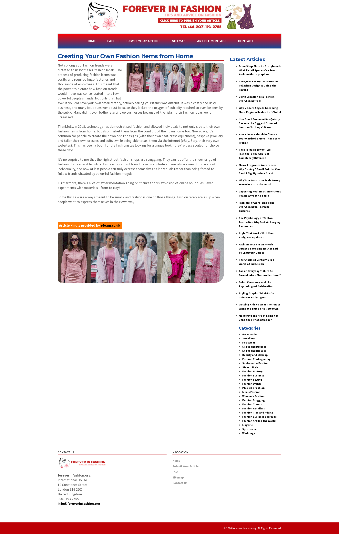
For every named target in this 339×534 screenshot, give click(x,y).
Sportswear (250, 429)
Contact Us (179, 483)
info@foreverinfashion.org (79, 503)
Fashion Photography (256, 359)
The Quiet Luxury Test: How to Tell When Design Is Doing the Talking (258, 85)
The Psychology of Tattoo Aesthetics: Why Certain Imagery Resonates (260, 222)
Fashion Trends (252, 404)
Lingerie (247, 425)
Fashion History (252, 371)
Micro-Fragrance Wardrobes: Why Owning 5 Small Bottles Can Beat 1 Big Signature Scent (259, 169)
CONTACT (245, 41)
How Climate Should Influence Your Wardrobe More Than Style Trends (259, 138)
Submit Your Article (185, 466)
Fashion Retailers (253, 408)
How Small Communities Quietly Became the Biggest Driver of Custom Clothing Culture (259, 123)
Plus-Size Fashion (253, 388)
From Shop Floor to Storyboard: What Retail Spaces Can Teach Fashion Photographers (260, 70)
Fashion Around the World (259, 421)
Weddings (248, 433)
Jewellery (248, 338)
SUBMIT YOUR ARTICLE (143, 41)
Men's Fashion (251, 392)
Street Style (250, 367)
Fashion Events (252, 383)
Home (176, 460)
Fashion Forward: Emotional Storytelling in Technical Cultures (257, 207)
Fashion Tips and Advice (257, 412)
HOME (91, 41)
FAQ (110, 41)
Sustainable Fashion (255, 363)
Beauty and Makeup (255, 355)
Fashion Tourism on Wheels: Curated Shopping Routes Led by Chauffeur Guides (258, 248)
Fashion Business (253, 375)
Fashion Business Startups (259, 416)
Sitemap (178, 477)
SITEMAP (178, 41)
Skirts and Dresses (254, 346)
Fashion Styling (252, 379)
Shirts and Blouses (254, 351)
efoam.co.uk (110, 225)
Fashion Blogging (253, 400)
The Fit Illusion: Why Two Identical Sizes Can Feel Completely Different (255, 154)
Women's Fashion (253, 396)
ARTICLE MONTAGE (211, 41)
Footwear (248, 342)
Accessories (250, 334)
